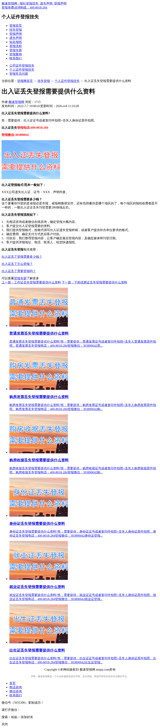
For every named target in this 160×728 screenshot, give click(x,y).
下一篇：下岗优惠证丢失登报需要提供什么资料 (94, 282)
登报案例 (15, 54)
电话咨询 (15, 687)
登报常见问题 (18, 73)
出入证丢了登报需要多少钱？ (22, 256)
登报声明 (15, 33)
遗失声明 (15, 38)
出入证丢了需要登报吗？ (19, 271)
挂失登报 (15, 29)
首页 (12, 683)
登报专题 (15, 50)
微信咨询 (15, 691)
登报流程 (15, 46)
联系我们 (15, 58)
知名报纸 (15, 42)
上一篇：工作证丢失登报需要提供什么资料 (31, 282)
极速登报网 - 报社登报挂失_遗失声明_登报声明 (34, 3)
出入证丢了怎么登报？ (17, 264)
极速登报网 (16, 102)
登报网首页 (25, 81)
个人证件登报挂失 (21, 69)
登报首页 (15, 25)
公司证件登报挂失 (21, 65)
